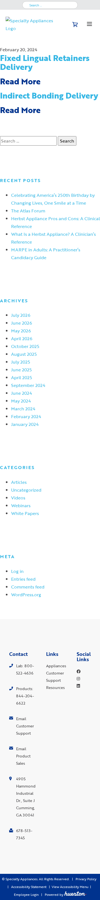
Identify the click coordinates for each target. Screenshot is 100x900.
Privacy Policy (86, 879)
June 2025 (21, 369)
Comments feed (27, 586)
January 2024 (25, 424)
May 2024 (21, 401)
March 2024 (23, 408)
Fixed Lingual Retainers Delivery (44, 62)
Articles (19, 482)
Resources (55, 687)
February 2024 (26, 416)
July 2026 (20, 315)
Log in (17, 571)
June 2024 (21, 393)
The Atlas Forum (28, 210)
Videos (18, 497)
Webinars (21, 505)
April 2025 (21, 377)
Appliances (56, 665)
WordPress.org (26, 594)
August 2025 (24, 354)
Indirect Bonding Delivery (49, 95)
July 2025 (20, 362)
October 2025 (25, 346)
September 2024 (28, 385)
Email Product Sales (23, 756)
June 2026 (21, 323)
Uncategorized (26, 490)
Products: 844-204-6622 (25, 696)
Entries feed (23, 579)
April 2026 (21, 338)
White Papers (25, 513)
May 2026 (21, 330)
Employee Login (26, 894)
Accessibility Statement (28, 886)
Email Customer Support (25, 726)
